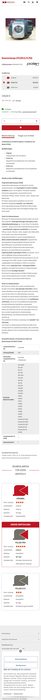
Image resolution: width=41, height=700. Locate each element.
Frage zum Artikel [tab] (26, 136)
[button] (29, 2)
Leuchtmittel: (7, 506)
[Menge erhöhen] (36, 121)
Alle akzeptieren (21, 659)
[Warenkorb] (37, 2)
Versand (18, 101)
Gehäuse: (6, 509)
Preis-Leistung (8, 502)
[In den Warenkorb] (3, 9)
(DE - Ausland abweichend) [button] (27, 112)
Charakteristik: (8, 516)
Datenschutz (18, 694)
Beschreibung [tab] (8, 136)
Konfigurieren (21, 665)
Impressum (7, 694)
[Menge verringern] (4, 121)
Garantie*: (6, 513)
